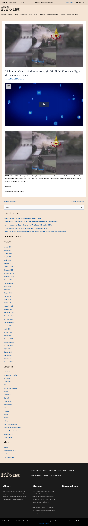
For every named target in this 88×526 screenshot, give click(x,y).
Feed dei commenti (10, 454)
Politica (16, 14)
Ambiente (42, 14)
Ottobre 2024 (8, 319)
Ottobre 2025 (8, 280)
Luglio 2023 (7, 349)
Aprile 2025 (7, 299)
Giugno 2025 (8, 293)
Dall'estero (7, 385)
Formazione (7, 395)
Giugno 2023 (8, 352)
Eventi (6, 391)
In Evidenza (7, 401)
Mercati (6, 411)
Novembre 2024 (9, 316)
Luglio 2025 (7, 289)
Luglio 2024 (7, 329)
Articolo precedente (9, 201)
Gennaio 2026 (8, 270)
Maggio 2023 (8, 355)
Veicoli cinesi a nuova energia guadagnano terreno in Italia (22, 218)
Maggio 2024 (8, 335)
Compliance (7, 381)
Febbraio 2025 (8, 306)
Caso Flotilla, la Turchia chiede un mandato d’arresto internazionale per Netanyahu (31, 222)
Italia (30, 14)
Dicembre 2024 (9, 313)
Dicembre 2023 (9, 342)
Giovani (63, 14)
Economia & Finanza (6, 14)
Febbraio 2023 (8, 358)
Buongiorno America (52, 14)
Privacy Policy (43, 523)
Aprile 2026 (7, 260)
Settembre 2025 (9, 283)
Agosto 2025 (8, 286)
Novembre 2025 (9, 276)
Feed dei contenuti (10, 450)
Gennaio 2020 (8, 362)
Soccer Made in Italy (72, 14)
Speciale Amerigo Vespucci (12, 427)
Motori (6, 414)
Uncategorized (8, 434)
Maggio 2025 (8, 296)
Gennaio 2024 (8, 339)
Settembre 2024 (9, 322)
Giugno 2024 (8, 332)
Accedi (6, 447)
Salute (35, 14)
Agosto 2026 (8, 247)
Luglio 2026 (7, 250)
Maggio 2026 (8, 257)
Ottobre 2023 (8, 345)
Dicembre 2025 (9, 273)
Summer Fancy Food (10, 431)
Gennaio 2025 (8, 309)
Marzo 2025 (7, 303)
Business (7, 378)
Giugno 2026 (8, 253)
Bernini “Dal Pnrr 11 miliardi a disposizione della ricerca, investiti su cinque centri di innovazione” (35, 231)
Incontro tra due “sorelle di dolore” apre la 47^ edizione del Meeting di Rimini (28, 225)
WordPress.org (9, 457)
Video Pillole (10, 79)
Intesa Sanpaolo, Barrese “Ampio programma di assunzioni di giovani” (26, 228)
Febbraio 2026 (8, 267)
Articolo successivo (78, 201)
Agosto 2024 (8, 326)
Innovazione (23, 14)
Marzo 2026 (7, 263)
